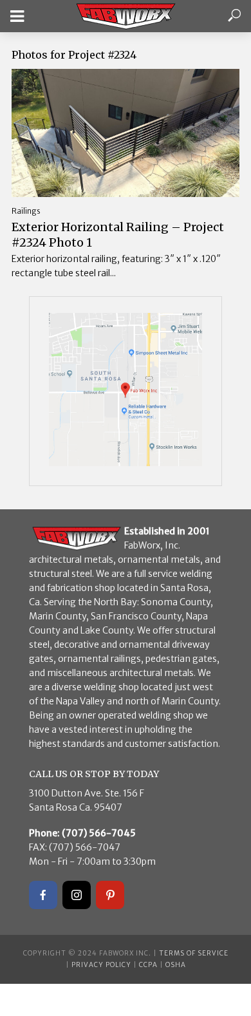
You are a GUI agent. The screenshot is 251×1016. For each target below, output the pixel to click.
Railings (26, 211)
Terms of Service (193, 953)
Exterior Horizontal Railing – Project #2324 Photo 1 (118, 235)
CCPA (148, 965)
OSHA (175, 965)
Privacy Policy (101, 965)
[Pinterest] (110, 895)
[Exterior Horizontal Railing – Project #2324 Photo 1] (125, 133)
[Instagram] (76, 895)
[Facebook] (43, 895)
